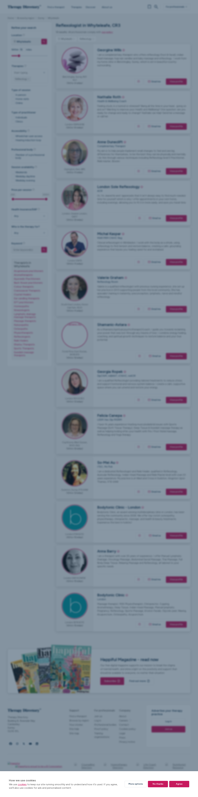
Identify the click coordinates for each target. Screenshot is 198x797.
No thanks (158, 784)
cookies (22, 784)
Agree (179, 784)
